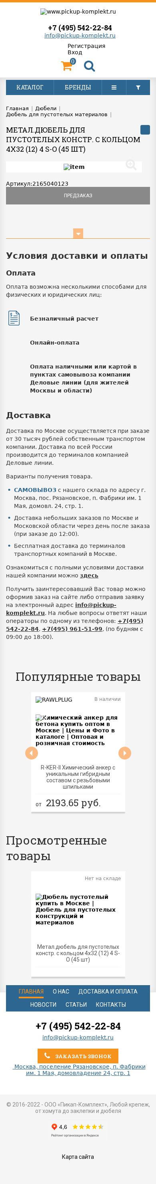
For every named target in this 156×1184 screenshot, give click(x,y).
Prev (31, 753)
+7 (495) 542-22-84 (80, 27)
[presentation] (114, 87)
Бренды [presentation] (78, 87)
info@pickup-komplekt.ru (80, 35)
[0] (66, 68)
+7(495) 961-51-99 (72, 629)
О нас (61, 991)
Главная (31, 991)
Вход (75, 52)
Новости (43, 1005)
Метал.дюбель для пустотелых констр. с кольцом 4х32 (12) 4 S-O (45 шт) (78, 953)
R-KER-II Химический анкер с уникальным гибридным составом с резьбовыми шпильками (78, 777)
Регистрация (86, 46)
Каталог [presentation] (30, 87)
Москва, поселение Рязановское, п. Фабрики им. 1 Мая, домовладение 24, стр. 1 (79, 1069)
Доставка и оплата (108, 991)
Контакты (111, 1005)
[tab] (30, 87)
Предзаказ (78, 195)
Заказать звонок (83, 1056)
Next (124, 753)
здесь (89, 575)
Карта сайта (78, 1157)
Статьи (76, 1005)
